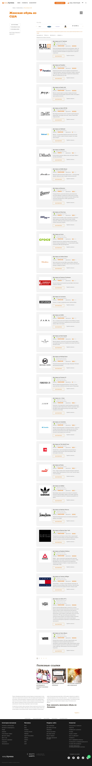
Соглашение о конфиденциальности (78, 741)
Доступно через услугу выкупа (61, 44)
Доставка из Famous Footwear (62, 277)
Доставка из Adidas (58, 485)
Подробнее (77, 712)
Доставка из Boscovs (59, 188)
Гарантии (71, 727)
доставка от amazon (27, 718)
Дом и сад (4, 737)
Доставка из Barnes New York (61, 530)
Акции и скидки (73, 733)
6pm (25, 725)
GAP (25, 743)
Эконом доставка (51, 731)
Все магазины (14, 24)
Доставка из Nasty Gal (59, 87)
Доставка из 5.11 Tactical (60, 41)
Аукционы (4, 741)
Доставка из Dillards (59, 149)
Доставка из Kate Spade (60, 335)
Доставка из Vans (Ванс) (60, 633)
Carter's (26, 739)
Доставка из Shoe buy (59, 212)
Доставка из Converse (59, 296)
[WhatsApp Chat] (89, 756)
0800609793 (31, 754)
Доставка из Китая (51, 727)
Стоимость (71, 737)
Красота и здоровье (7, 739)
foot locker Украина (54, 718)
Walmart (26, 733)
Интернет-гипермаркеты (8, 727)
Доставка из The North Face (61, 444)
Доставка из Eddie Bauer (60, 169)
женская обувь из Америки (63, 718)
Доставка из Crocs (58, 234)
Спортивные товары (7, 733)
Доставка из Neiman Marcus (61, 509)
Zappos (26, 737)
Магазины (49, 729)
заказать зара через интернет (37, 718)
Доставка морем (51, 733)
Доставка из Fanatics (59, 65)
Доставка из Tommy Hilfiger (61, 576)
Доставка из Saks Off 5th (60, 108)
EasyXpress (10, 762)
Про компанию (50, 725)
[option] (42, 26)
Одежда (4, 731)
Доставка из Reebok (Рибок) (61, 551)
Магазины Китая (15, 29)
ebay (25, 727)
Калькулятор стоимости (75, 725)
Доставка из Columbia (59, 422)
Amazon (26, 729)
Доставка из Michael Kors (60, 356)
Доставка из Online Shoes (60, 256)
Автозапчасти (5, 743)
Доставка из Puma (58, 465)
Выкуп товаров (50, 735)
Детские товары (6, 735)
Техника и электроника (8, 725)
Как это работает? (73, 735)
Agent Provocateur (29, 735)
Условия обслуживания (75, 743)
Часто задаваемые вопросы (76, 739)
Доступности (52, 35)
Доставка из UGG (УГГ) (59, 598)
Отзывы (71, 731)
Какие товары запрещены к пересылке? (14, 33)
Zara (25, 741)
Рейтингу (46, 35)
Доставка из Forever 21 (59, 377)
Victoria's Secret (28, 731)
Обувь (3, 729)
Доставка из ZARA (58, 315)
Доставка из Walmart (59, 129)
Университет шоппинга (75, 729)
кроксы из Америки (46, 718)
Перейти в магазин (70, 55)
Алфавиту (59, 35)
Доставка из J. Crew (59, 398)
